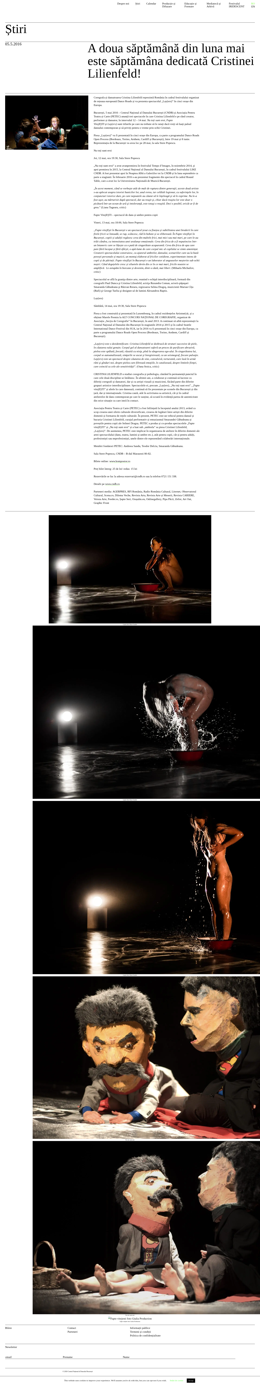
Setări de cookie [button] (176, 1380)
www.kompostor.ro (119, 461)
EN (253, 6)
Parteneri (73, 1331)
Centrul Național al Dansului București (26, 7)
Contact (72, 1327)
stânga (19, 919)
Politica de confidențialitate (145, 1335)
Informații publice (140, 1327)
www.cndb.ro (112, 483)
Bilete (8, 1327)
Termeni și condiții (140, 1331)
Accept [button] (191, 1381)
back (11, 87)
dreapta (251, 517)
